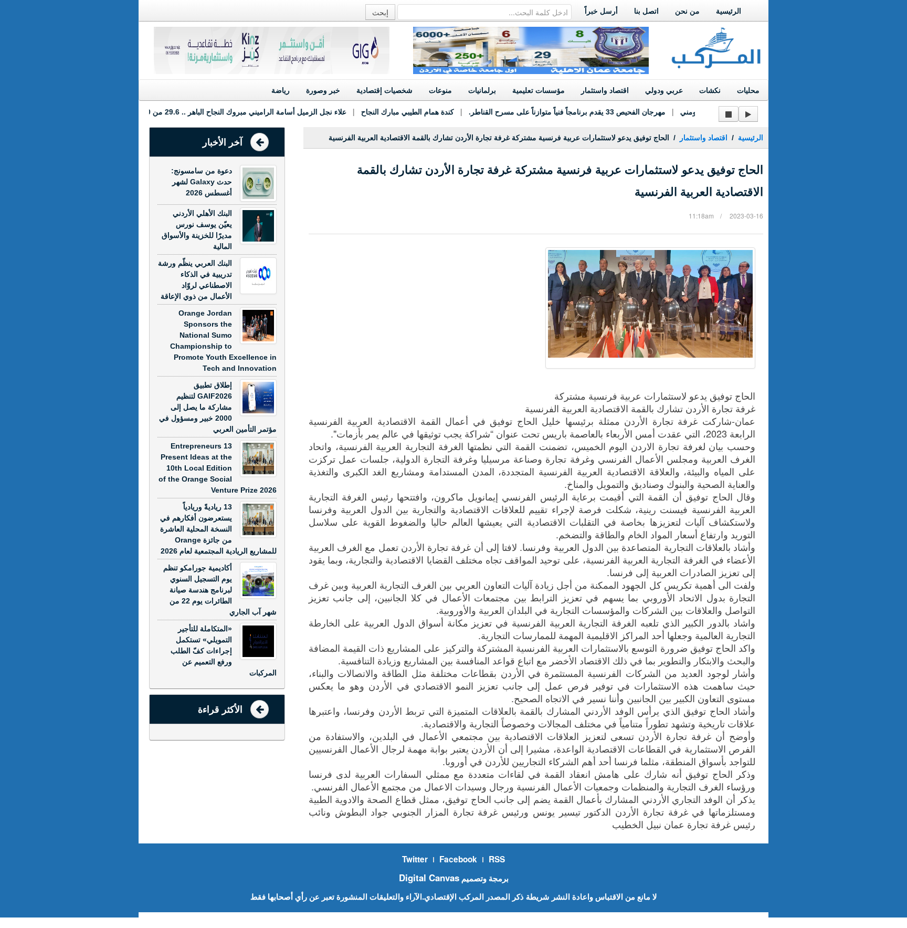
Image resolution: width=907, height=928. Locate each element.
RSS (497, 859)
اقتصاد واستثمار (605, 90)
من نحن (687, 11)
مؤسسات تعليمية (538, 90)
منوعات (440, 90)
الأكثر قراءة (220, 709)
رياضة (280, 90)
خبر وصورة (323, 90)
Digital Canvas (429, 877)
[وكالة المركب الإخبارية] (716, 46)
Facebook (458, 859)
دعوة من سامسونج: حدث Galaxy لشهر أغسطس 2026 (201, 181)
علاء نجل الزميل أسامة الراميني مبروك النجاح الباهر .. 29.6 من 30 (231, 112)
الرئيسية (728, 11)
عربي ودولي (664, 90)
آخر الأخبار (222, 142)
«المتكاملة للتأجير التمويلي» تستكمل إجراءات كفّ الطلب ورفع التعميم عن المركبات (224, 650)
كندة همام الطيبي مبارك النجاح (393, 112)
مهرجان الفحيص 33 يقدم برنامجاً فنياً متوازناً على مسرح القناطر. (553, 112)
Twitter (415, 859)
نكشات (710, 90)
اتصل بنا (646, 11)
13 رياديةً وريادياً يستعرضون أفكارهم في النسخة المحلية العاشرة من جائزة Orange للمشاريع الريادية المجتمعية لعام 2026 (218, 529)
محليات (748, 90)
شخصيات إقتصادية (384, 90)
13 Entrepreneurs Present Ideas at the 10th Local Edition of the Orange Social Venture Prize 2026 (218, 468)
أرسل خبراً (601, 11)
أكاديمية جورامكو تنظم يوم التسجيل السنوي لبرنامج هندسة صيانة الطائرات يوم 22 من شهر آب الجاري (220, 590)
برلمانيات (482, 90)
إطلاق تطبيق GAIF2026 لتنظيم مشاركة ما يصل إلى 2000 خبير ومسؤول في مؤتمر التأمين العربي (218, 407)
